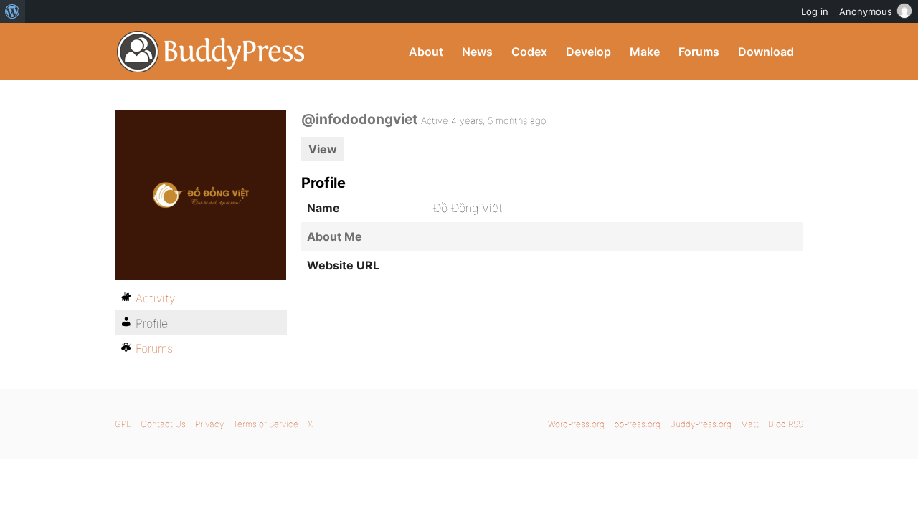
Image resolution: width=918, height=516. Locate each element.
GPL (123, 424)
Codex (529, 51)
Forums (698, 51)
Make (645, 51)
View (322, 149)
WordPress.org (576, 424)
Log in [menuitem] (814, 11)
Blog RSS (785, 424)
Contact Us (163, 424)
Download (766, 51)
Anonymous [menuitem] (865, 11)
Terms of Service (265, 424)
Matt (750, 424)
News (477, 51)
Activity (155, 298)
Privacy (209, 424)
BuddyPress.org (211, 51)
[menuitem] (12, 11)
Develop (588, 51)
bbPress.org (637, 424)
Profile (152, 323)
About (426, 51)
